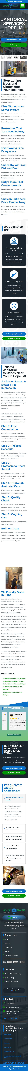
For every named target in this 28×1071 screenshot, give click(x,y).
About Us (7, 943)
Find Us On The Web (11, 955)
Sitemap (7, 951)
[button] (22, 5)
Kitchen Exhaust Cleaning (13, 974)
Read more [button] (7, 728)
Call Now (15, 1)
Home (6, 939)
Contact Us (8, 947)
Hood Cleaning (9, 978)
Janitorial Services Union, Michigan (13, 681)
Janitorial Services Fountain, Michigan (14, 684)
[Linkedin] (12, 1018)
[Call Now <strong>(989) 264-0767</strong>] (7, 1)
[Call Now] (10, 918)
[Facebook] (5, 1018)
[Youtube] (16, 1018)
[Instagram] (8, 1018)
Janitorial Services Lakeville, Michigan (14, 678)
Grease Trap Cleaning (11, 981)
